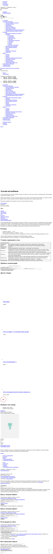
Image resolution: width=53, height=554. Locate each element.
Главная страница (7, 122)
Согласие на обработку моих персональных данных (30, 533)
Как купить (5, 3)
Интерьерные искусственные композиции (15, 29)
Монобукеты (8, 25)
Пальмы (10, 43)
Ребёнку (7, 56)
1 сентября (5, 20)
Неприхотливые (11, 38)
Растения (5, 32)
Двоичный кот (9, 478)
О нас (4, 462)
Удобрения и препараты (11, 50)
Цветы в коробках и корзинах (12, 22)
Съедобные (10, 41)
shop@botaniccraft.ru (5, 470)
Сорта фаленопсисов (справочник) (10, 467)
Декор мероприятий (7, 459)
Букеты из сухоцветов (10, 27)
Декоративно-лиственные (14, 40)
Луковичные (11, 35)
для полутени (3, 213)
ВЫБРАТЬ (3, 410)
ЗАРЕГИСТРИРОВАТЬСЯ (6, 532)
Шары (4, 53)
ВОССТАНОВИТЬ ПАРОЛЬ (6, 550)
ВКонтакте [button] (10, 498)
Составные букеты (10, 24)
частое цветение (4, 219)
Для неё (7, 54)
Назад (2, 126)
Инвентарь (8, 52)
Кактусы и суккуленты (13, 45)
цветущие (3, 217)
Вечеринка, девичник (10, 59)
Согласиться (3, 485)
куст (1, 214)
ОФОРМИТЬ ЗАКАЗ (5, 446)
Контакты (5, 1)
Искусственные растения (11, 47)
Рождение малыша (10, 61)
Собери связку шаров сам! (11, 62)
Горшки (7, 48)
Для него (8, 55)
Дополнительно (6, 64)
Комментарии (8, 220)
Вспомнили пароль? (5, 549)
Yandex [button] (14, 498)
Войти (4, 72)
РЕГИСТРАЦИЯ (7, 13)
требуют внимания (5, 216)
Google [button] (6, 498)
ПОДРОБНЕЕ (4, 203)
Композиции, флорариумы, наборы (13, 33)
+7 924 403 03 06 (11, 477)
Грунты (7, 49)
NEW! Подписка (6, 66)
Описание (3, 220)
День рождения (9, 60)
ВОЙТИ (5, 11)
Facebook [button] (3, 498)
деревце (2, 210)
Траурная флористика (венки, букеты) (14, 31)
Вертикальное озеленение (11, 46)
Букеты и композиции (8, 21)
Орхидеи (10, 42)
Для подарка (11, 36)
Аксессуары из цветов (11, 28)
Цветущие (10, 39)
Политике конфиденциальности (18, 535)
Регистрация (6, 74)
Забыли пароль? (4, 503)
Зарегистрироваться (20, 499)
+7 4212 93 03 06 (4, 477)
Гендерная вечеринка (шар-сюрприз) (14, 57)
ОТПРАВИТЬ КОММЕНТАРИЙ (7, 270)
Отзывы (5, 2)
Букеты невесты (9, 26)
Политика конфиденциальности (8, 476)
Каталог (5, 123)
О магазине (5, 5)
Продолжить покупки (5, 445)
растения (2, 215)
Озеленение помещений (8, 63)
